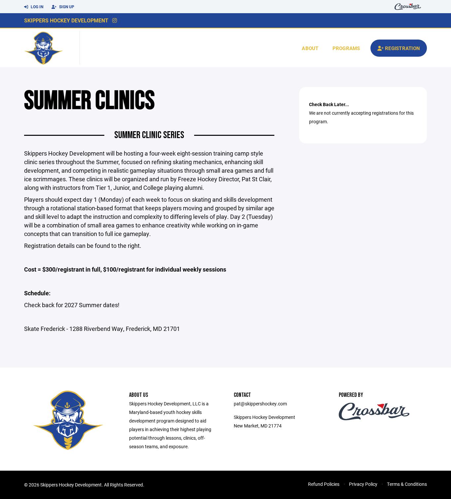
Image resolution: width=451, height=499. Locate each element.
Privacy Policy (363, 484)
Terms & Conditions (407, 484)
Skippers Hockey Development (66, 20)
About (310, 48)
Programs (346, 48)
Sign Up (66, 6)
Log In (36, 6)
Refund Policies (323, 484)
